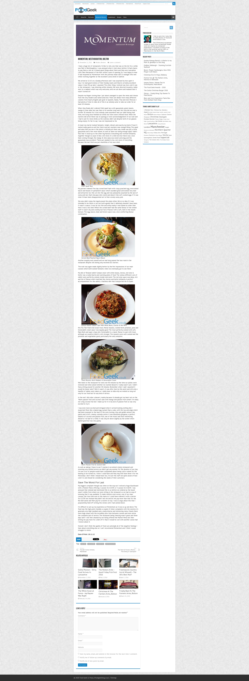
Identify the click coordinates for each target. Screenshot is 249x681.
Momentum (100, 544)
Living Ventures (161, 124)
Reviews (103, 62)
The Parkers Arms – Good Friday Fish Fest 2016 (108, 572)
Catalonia (163, 114)
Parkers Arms (157, 133)
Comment (82, 616)
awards (165, 112)
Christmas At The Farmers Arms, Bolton (108, 592)
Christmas (154, 116)
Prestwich (146, 135)
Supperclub (164, 137)
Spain (170, 135)
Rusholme (152, 135)
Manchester (85, 3)
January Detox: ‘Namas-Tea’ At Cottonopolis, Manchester (154, 83)
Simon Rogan (158, 135)
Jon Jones (165, 121)
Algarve (146, 112)
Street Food (138, 3)
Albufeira (164, 110)
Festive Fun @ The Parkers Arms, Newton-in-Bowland (156, 79)
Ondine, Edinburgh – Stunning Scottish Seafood (157, 66)
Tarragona (146, 140)
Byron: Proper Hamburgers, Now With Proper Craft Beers (157, 71)
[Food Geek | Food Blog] (86, 9)
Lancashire (78, 3)
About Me (83, 17)
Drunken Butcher (149, 119)
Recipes (119, 17)
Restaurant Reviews (101, 17)
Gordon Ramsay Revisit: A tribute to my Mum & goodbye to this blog (157, 61)
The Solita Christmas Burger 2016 (156, 90)
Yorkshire (146, 142)
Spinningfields (148, 138)
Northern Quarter (163, 130)
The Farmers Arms (154, 140)
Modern (98, 62)
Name (80, 634)
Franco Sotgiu (159, 119)
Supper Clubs (146, 3)
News (125, 17)
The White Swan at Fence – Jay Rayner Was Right (86, 593)
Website (81, 647)
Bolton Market (157, 114)
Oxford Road (150, 132)
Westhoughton (110, 544)
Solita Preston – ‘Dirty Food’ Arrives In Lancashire (87, 572)
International (129, 3)
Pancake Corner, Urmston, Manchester (87, 550)
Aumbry (161, 112)
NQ (145, 132)
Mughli (167, 127)
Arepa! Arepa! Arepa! (154, 112)
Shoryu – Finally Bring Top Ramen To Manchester (157, 94)
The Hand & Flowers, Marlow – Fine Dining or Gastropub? (127, 550)
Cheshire (169, 114)
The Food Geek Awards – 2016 (155, 87)
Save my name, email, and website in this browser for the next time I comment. (108, 654)
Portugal (164, 133)
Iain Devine (158, 121)
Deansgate (163, 117)
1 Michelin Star (100, 3)
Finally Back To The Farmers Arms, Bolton (128, 592)
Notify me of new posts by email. (92, 661)
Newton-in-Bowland (149, 130)
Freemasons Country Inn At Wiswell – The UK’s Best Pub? (127, 572)
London (93, 3)
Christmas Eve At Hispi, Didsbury (155, 75)
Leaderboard (111, 17)
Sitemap (113, 678)
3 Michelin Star (120, 3)
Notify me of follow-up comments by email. (95, 657)
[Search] (173, 3)
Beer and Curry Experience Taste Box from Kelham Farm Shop (157, 99)
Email (80, 640)
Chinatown (147, 117)
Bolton (83, 544)
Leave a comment (115, 62)
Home (77, 17)
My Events (91, 17)
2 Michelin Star (110, 3)
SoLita (165, 135)
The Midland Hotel (164, 140)
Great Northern (151, 121)
